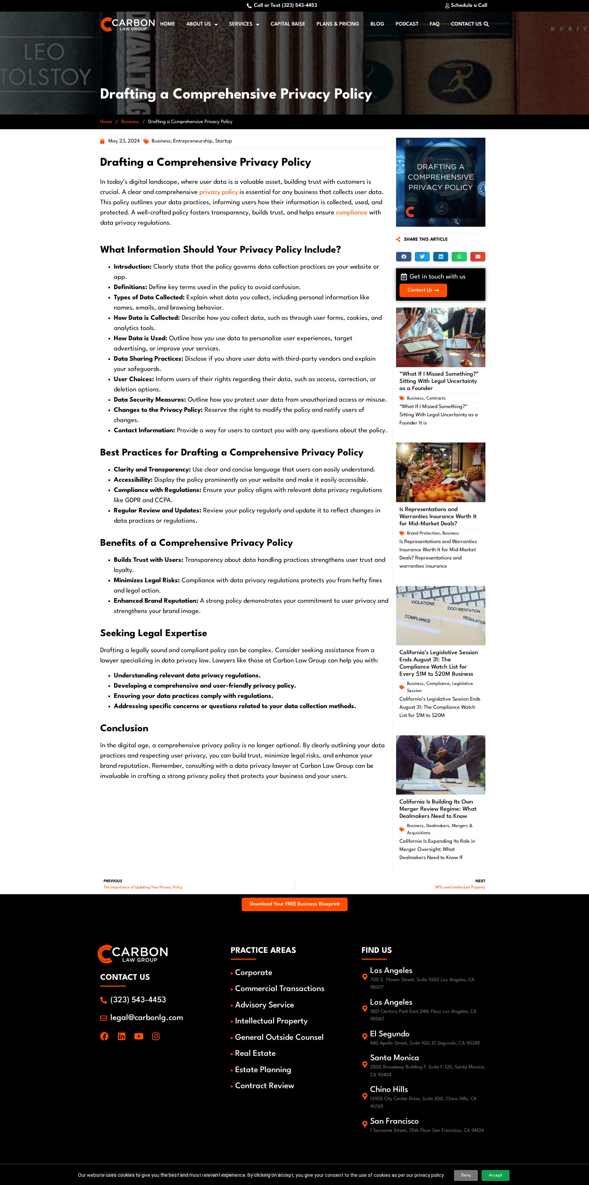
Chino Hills (389, 1090)
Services (241, 24)
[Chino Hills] (365, 1096)
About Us (198, 24)
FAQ (435, 24)
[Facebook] (104, 1036)
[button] (403, 257)
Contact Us (466, 24)
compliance (351, 213)
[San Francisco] (365, 1124)
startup (223, 141)
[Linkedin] (121, 1036)
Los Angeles (391, 971)
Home (167, 24)
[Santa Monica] (365, 1064)
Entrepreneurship (192, 141)
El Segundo (390, 1034)
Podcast (407, 24)
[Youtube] (138, 1036)
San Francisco (394, 1122)
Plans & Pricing (338, 24)
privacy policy (218, 192)
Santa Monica (394, 1058)
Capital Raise (288, 24)
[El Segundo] (365, 1036)
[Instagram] (155, 1036)
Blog (377, 24)
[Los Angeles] (365, 977)
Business (130, 121)
